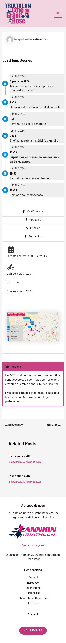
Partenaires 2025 (20, 456)
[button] (33, 631)
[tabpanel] (33, 297)
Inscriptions (33, 587)
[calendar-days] (11, 249)
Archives (33, 603)
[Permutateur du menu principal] (58, 14)
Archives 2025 (33, 462)
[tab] (33, 211)
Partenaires (33, 592)
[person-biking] (11, 267)
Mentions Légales (33, 545)
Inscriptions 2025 (20, 476)
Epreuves (33, 582)
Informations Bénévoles (33, 598)
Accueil (33, 577)
